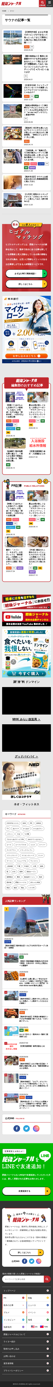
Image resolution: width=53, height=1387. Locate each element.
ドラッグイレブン (26, 850)
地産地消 (32, 168)
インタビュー (11, 429)
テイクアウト (11, 850)
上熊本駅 (10, 866)
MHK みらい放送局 (25, 719)
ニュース (41, 164)
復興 (21, 871)
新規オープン (31, 871)
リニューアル (21, 861)
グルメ (27, 47)
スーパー (42, 844)
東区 (18, 877)
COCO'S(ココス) (13, 823)
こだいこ (10, 834)
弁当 (13, 871)
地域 (36, 96)
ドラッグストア (12, 855)
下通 (18, 866)
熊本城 (9, 882)
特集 (8, 432)
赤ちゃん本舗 (35, 882)
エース (9, 844)
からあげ (26, 828)
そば (18, 834)
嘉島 (41, 866)
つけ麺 (26, 834)
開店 (15, 887)
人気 (34, 866)
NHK (24, 823)
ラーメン (10, 861)
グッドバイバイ (25, 756)
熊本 (40, 877)
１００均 (31, 887)
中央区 (26, 866)
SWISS (38, 823)
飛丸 (22, 887)
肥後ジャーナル (20, 882)
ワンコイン (34, 861)
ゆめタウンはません (35, 839)
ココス (32, 844)
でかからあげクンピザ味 (15, 839)
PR (32, 47)
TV (8, 828)
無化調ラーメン (29, 877)
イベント (33, 164)
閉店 (8, 887)
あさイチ (16, 828)
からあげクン (38, 828)
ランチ (40, 855)
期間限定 (10, 877)
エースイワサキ (20, 844)
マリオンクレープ (28, 855)
